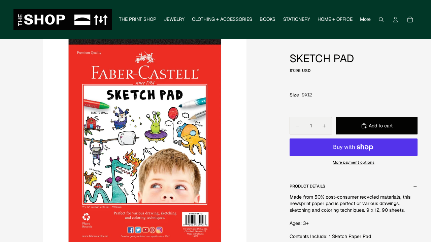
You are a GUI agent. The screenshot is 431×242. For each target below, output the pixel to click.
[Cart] (410, 19)
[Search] (381, 19)
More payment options (353, 162)
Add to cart (381, 126)
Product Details (307, 186)
